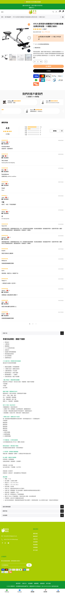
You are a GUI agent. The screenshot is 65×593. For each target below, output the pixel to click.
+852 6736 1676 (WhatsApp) (11, 539)
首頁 (2, 17)
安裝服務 (35, 547)
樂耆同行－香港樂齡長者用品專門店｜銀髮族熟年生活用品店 (26, 586)
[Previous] (4, 37)
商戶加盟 (35, 550)
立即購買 (48, 70)
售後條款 (35, 544)
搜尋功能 (35, 533)
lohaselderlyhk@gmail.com (10, 536)
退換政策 (42, 583)
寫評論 (54, 131)
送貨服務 (35, 541)
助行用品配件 (8, 17)
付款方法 (35, 539)
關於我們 (18, 583)
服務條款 (36, 583)
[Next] (29, 37)
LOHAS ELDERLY (47, 586)
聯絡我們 (35, 536)
